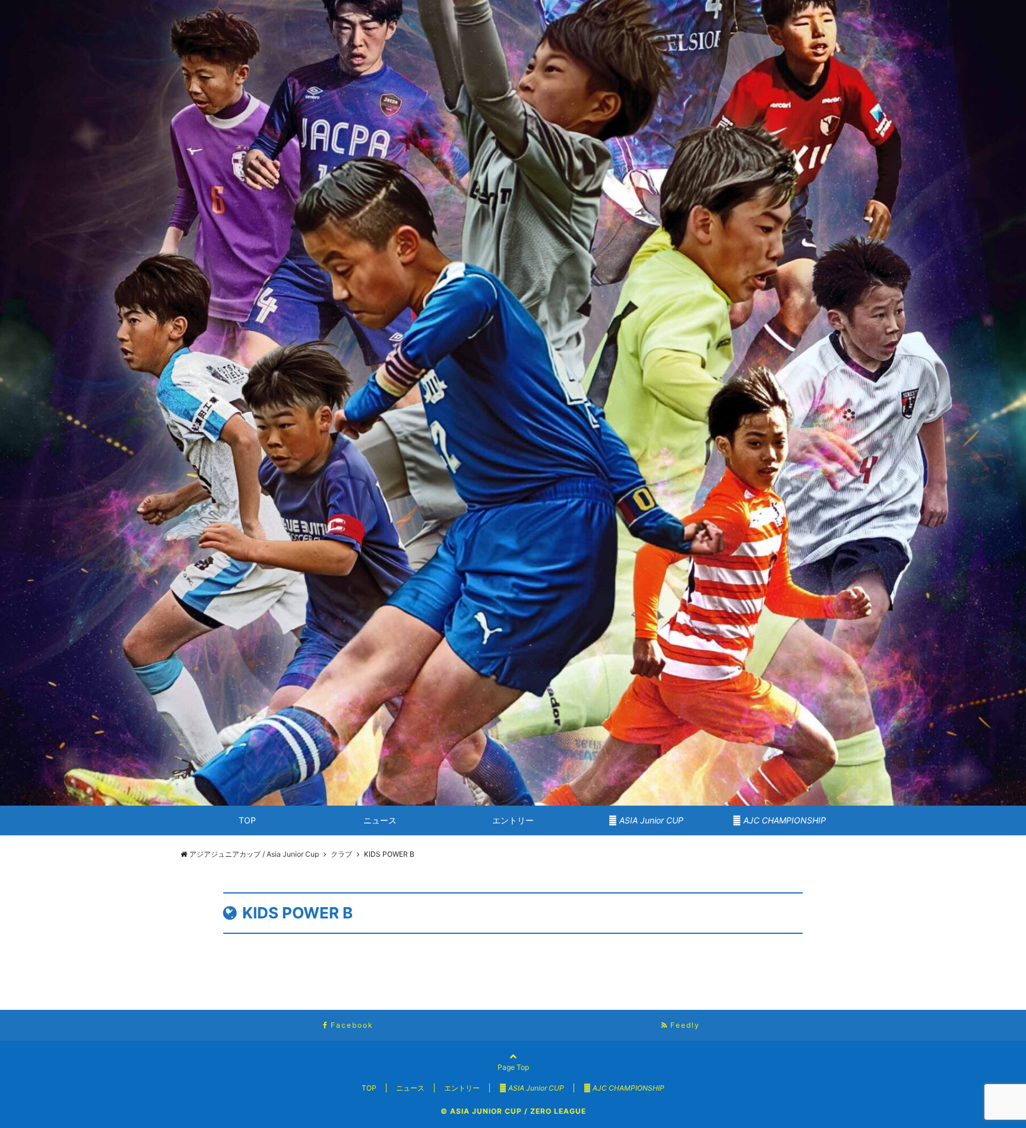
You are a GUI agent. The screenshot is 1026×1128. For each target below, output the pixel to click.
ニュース (380, 820)
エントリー (513, 820)
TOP (247, 820)
